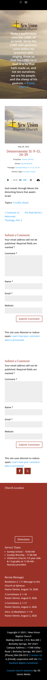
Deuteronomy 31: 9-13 (24, 167)
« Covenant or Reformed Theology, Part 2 (13, 216)
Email (9, 293)
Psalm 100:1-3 (27, 85)
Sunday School (29, 171)
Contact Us (36, 655)
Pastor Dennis (28, 159)
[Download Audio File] (38, 180)
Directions (24, 539)
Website (9, 305)
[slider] (11, 180)
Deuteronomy (26, 163)
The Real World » (33, 212)
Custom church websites (20, 670)
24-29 (37, 167)
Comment (11, 253)
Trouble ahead (20, 202)
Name (9, 281)
